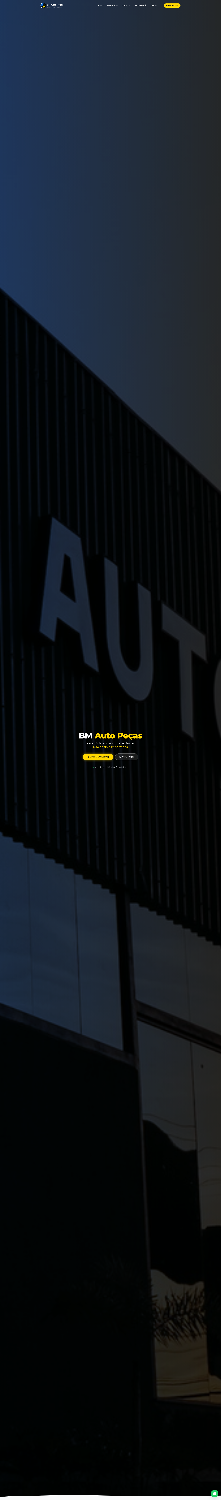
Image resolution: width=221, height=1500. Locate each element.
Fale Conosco (172, 5)
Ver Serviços (128, 757)
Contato (155, 5)
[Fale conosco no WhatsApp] (214, 1493)
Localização (140, 5)
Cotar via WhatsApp (100, 757)
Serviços (126, 5)
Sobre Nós (112, 5)
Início (100, 5)
